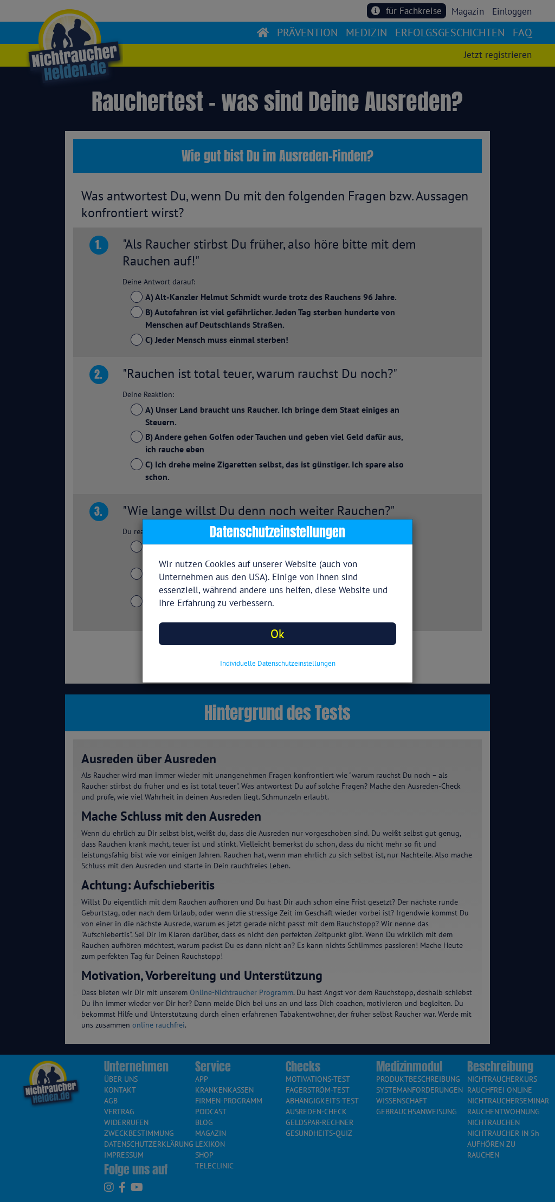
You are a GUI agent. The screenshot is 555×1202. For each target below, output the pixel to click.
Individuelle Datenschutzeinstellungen (277, 663)
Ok (277, 633)
